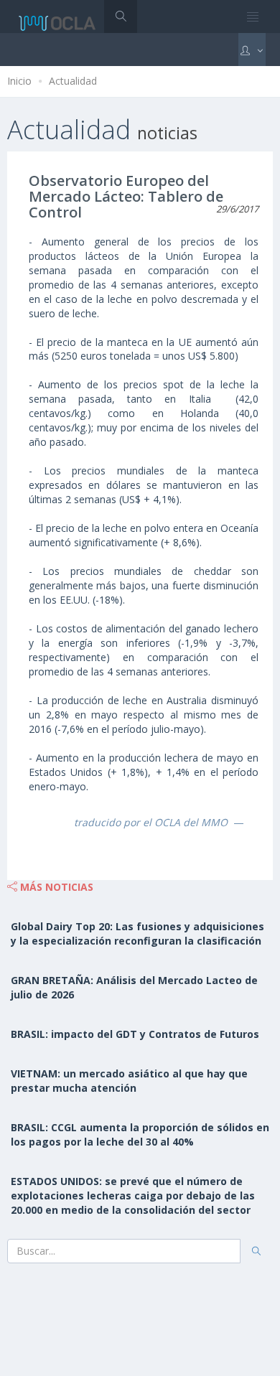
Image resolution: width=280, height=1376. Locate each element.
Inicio (19, 81)
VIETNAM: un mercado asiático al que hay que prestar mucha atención (129, 1081)
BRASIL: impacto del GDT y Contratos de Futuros (135, 1034)
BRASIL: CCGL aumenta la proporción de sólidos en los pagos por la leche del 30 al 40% (140, 1134)
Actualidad (73, 81)
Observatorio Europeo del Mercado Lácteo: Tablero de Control (126, 196)
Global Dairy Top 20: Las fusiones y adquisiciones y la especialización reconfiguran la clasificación (137, 933)
